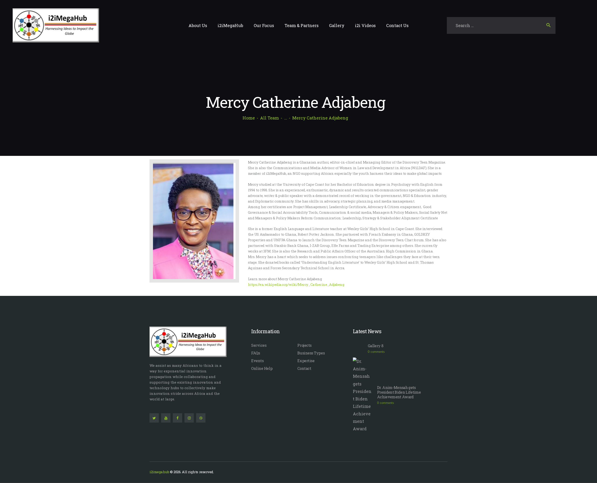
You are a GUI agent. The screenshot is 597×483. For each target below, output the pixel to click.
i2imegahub (159, 471)
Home (249, 118)
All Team (269, 118)
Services (258, 345)
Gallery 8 (375, 345)
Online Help (261, 368)
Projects (304, 345)
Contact (304, 368)
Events (257, 360)
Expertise (305, 360)
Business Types (311, 352)
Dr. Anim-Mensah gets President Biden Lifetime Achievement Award (399, 392)
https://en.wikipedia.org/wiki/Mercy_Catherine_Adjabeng (296, 284)
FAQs (255, 352)
